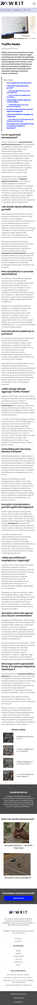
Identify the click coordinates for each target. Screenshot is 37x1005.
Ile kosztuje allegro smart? (18, 975)
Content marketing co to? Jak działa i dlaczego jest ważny (25, 750)
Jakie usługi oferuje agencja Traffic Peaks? (18, 101)
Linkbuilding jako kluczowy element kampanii (18, 106)
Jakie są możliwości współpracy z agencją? (20, 115)
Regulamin (18, 1002)
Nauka (18, 965)
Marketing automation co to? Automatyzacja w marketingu (25, 738)
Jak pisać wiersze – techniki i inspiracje (18, 846)
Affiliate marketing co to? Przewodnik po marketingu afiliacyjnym (25, 763)
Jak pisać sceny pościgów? (17, 877)
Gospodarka (18, 956)
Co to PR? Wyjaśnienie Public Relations (25, 775)
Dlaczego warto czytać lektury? (18, 977)
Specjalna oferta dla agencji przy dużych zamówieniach (20, 120)
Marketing (16, 10)
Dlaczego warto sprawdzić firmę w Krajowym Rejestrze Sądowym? (20, 126)
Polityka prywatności (18, 994)
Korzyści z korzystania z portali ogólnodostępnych (20, 110)
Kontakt (18, 941)
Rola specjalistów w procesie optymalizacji (18, 92)
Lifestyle (18, 959)
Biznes (18, 951)
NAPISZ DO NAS (18, 898)
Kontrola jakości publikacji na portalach (19, 96)
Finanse (18, 953)
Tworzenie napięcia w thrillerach (18, 985)
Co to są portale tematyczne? (19, 83)
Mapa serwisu (18, 998)
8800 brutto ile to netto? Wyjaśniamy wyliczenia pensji (18, 981)
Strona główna (5, 10)
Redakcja (18, 938)
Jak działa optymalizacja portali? (17, 87)
